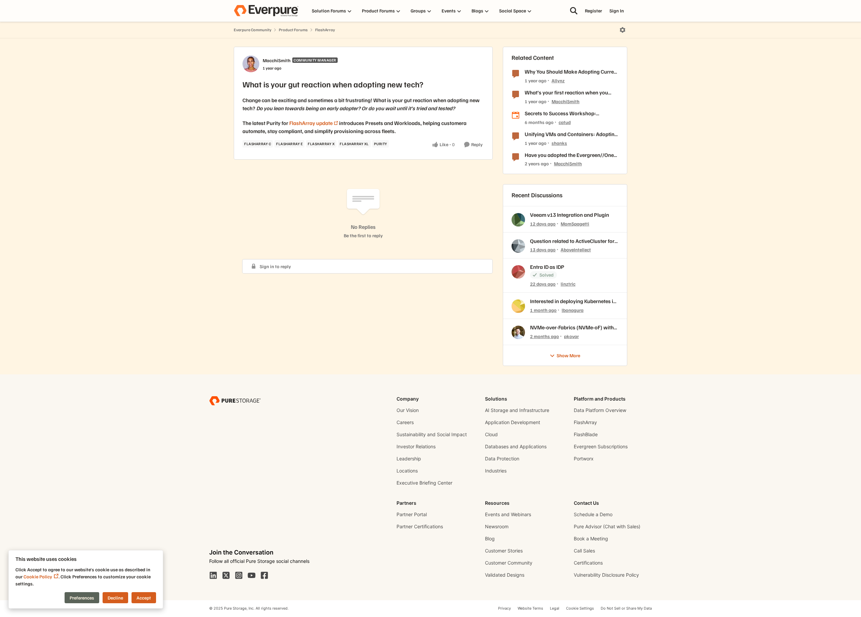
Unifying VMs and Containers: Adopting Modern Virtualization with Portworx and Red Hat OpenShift (571, 134)
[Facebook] (264, 575)
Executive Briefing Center (424, 483)
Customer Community (508, 563)
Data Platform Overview (600, 410)
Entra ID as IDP (547, 266)
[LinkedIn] (213, 575)
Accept (144, 598)
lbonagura (573, 310)
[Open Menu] (622, 30)
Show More (568, 355)
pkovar (571, 336)
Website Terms (530, 608)
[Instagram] (239, 575)
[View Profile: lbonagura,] (518, 306)
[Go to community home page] (266, 10)
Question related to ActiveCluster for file (572, 241)
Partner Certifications (420, 526)
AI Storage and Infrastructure (517, 410)
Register (593, 10)
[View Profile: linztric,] (518, 272)
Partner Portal (412, 514)
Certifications (588, 563)
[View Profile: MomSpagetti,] (518, 220)
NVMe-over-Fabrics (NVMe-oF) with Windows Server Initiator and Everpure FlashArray (572, 327)
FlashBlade (586, 434)
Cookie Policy (38, 576)
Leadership (409, 458)
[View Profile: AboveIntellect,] (518, 246)
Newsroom (497, 526)
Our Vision (408, 410)
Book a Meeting (591, 538)
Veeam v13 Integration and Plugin (569, 214)
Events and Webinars (508, 514)
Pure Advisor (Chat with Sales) (607, 526)
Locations (407, 471)
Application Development (512, 422)
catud (565, 122)
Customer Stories (504, 550)
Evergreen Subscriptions (601, 446)
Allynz (558, 80)
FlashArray (325, 29)
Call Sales (584, 550)
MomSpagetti (575, 224)
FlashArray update (311, 123)
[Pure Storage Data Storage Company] (235, 400)
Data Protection (502, 458)
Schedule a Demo (593, 514)
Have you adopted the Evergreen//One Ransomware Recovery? (569, 155)
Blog (490, 538)
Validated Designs (504, 575)
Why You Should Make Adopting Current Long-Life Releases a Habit (572, 71)
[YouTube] (252, 575)
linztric (568, 284)
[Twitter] (226, 575)
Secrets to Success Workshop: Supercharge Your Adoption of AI (563, 113)
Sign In (616, 10)
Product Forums (293, 29)
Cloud (491, 434)
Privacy (504, 608)
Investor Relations (416, 446)
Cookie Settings (580, 608)
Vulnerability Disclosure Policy (606, 575)
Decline (115, 598)
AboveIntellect (576, 249)
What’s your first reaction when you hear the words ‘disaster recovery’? (566, 92)
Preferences (82, 598)
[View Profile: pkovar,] (518, 332)
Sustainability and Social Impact (432, 434)
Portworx (584, 458)
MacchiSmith (277, 60)
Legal (554, 608)
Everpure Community (252, 29)
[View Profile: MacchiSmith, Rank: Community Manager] (250, 63)
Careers (405, 422)
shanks (559, 143)
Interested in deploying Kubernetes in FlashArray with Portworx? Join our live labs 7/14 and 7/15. (573, 301)
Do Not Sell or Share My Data (626, 608)
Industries (496, 471)
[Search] (574, 11)
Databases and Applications (516, 446)
